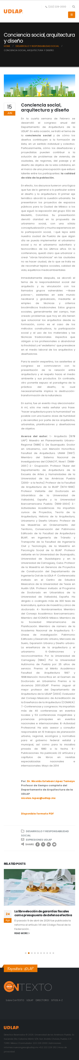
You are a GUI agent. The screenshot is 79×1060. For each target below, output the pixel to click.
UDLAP (30, 1000)
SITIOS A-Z (57, 1000)
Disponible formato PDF (37, 813)
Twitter (43, 844)
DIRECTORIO (42, 1000)
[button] (73, 7)
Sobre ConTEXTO (15, 1000)
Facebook (37, 844)
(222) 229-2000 (57, 6)
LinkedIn (49, 844)
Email (54, 844)
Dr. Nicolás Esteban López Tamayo (51, 781)
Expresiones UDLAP (39, 840)
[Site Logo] (13, 11)
